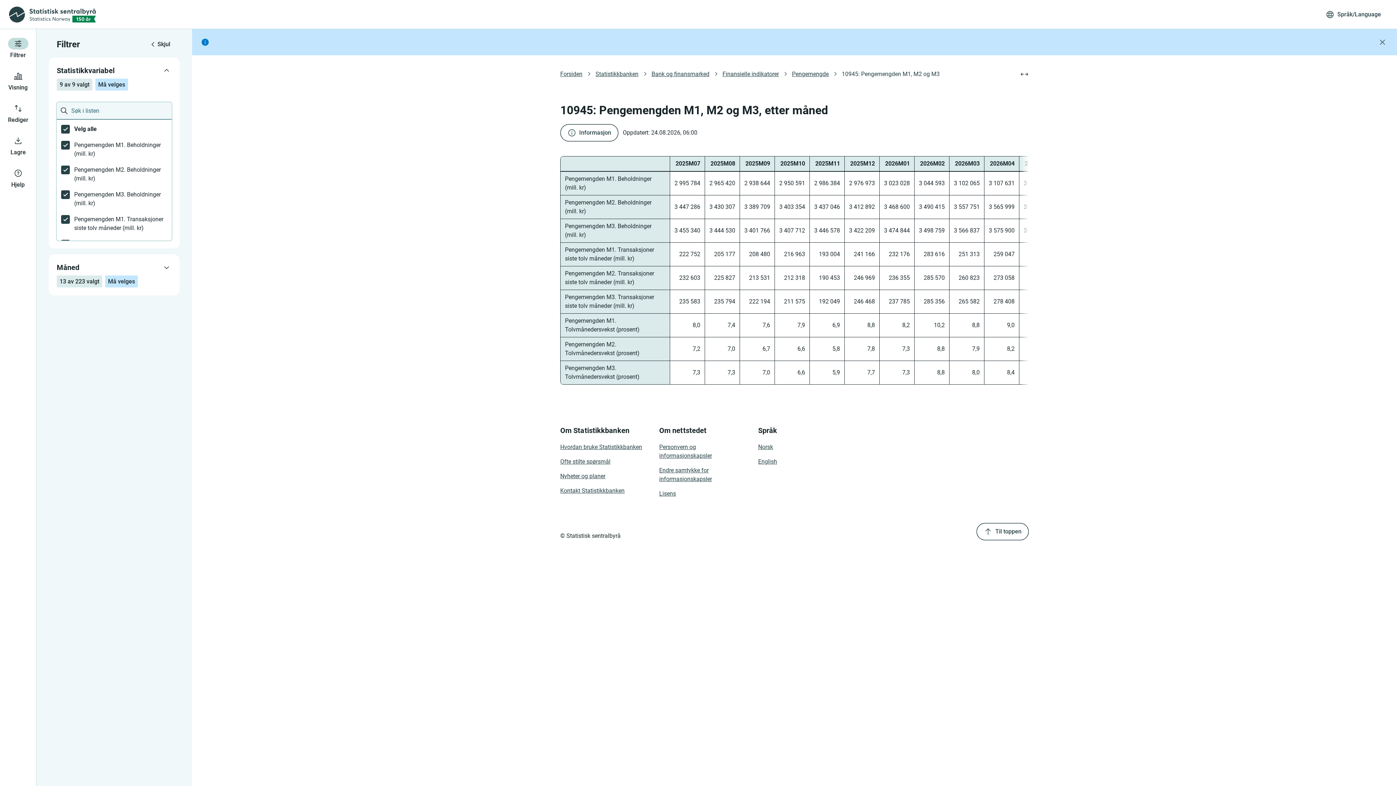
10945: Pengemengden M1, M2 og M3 (891, 74)
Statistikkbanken (617, 74)
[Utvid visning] (1024, 74)
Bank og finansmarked (680, 74)
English (767, 461)
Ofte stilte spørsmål (585, 461)
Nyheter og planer (582, 476)
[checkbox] (114, 129)
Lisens (667, 493)
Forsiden (571, 74)
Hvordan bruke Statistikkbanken (601, 447)
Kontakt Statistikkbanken (592, 490)
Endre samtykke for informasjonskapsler (685, 475)
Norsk (765, 447)
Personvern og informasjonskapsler (685, 451)
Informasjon (595, 132)
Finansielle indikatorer (751, 74)
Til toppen (1008, 531)
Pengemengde (810, 74)
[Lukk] (1382, 42)
